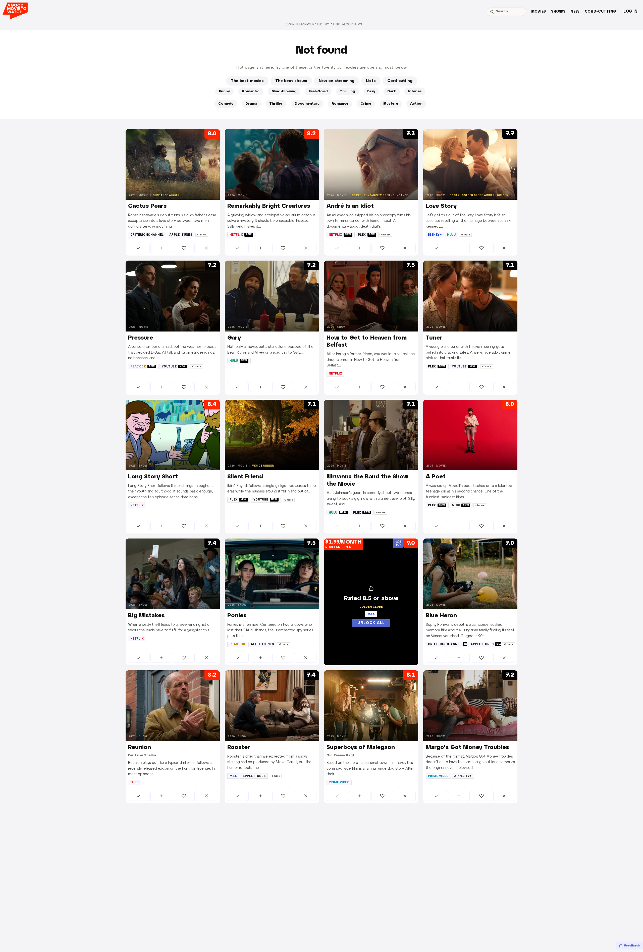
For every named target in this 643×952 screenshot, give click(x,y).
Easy (371, 91)
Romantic (250, 91)
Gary (234, 338)
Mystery (390, 103)
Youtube (174, 366)
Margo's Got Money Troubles (467, 747)
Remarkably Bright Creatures (268, 206)
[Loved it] (184, 248)
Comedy (225, 103)
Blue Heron (441, 615)
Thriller (276, 103)
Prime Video (339, 782)
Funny (224, 91)
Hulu (451, 234)
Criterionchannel (147, 234)
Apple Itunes (180, 234)
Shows (558, 11)
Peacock (142, 366)
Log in (630, 11)
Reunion (139, 747)
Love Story (441, 206)
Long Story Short (153, 477)
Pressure (140, 338)
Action (416, 103)
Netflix (241, 234)
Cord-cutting (600, 11)
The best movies (247, 81)
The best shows (291, 81)
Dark (391, 91)
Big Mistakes (146, 615)
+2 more (196, 366)
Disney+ (435, 234)
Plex (366, 234)
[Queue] (161, 248)
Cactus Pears (147, 206)
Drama (251, 103)
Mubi (460, 505)
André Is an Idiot (350, 206)
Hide (206, 248)
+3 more (386, 234)
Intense (414, 91)
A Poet (436, 477)
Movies (538, 11)
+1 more (201, 234)
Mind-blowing (284, 91)
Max (233, 776)
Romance (340, 103)
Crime (365, 103)
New (574, 11)
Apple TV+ (462, 776)
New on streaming (336, 81)
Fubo (134, 782)
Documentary (307, 103)
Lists (371, 81)
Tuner (434, 338)
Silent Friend (245, 477)
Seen (138, 248)
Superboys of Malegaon (361, 747)
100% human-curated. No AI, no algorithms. (324, 24)
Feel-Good (318, 91)
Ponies (236, 615)
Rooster (238, 747)
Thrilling (347, 91)
